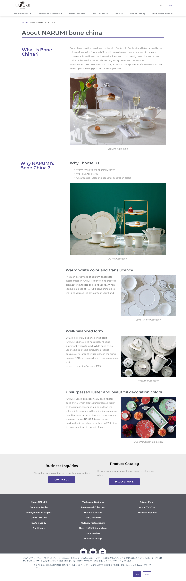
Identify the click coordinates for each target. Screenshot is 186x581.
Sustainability (39, 523)
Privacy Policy (147, 502)
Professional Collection (49, 13)
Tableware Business (93, 502)
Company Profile (39, 507)
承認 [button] (137, 574)
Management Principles (39, 512)
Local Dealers (98, 13)
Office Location (39, 517)
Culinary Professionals (93, 523)
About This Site (147, 507)
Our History (39, 528)
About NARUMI (21, 13)
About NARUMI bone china (93, 528)
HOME (25, 22)
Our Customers (93, 517)
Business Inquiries (161, 13)
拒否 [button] (147, 574)
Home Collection (77, 13)
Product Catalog (137, 13)
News (117, 13)
